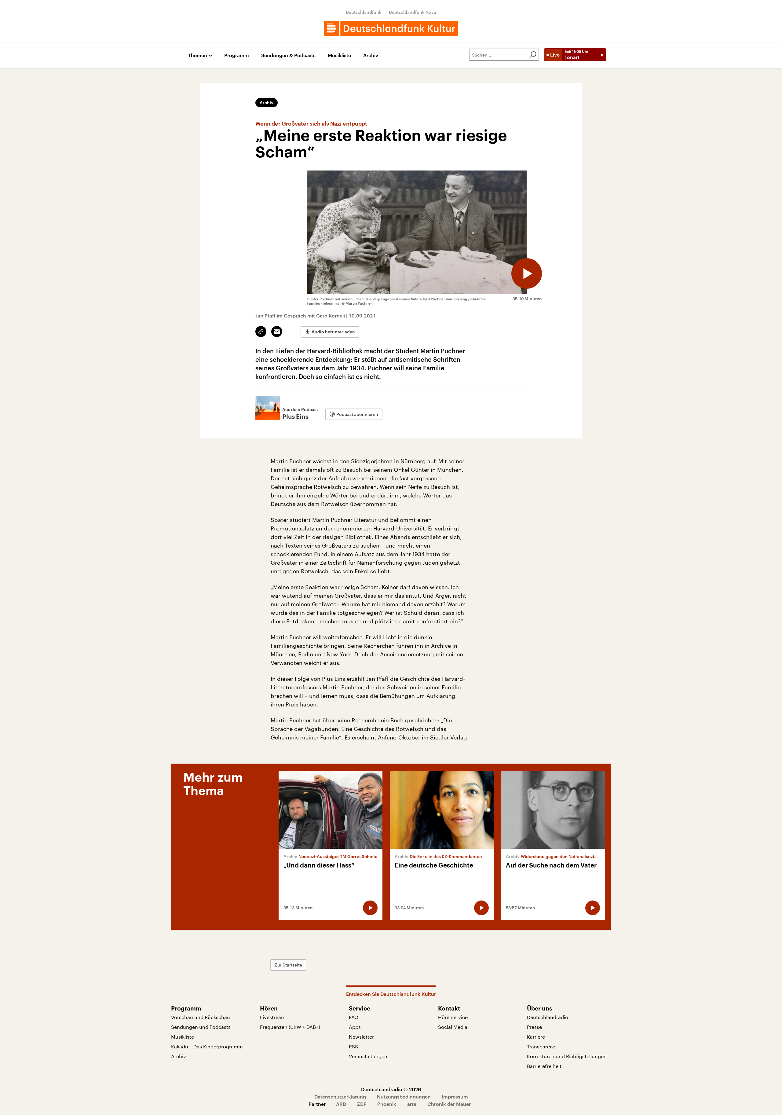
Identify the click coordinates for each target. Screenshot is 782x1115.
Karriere (536, 1037)
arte (411, 1104)
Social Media (452, 1027)
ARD (341, 1104)
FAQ (353, 1017)
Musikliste (339, 55)
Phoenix (386, 1104)
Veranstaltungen (368, 1056)
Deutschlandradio (547, 1017)
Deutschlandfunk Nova (412, 12)
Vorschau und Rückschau (200, 1017)
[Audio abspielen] (526, 273)
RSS (353, 1046)
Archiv (370, 55)
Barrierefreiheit (544, 1066)
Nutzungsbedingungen (404, 1096)
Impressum (455, 1096)
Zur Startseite (288, 964)
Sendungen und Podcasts (201, 1027)
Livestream (273, 1017)
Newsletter (361, 1037)
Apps (355, 1027)
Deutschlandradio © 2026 (391, 1089)
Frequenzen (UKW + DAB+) (290, 1027)
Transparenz (541, 1046)
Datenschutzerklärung (340, 1096)
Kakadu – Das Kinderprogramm (207, 1046)
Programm (236, 55)
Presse (534, 1027)
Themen (197, 55)
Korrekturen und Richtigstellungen (567, 1056)
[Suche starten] (533, 54)
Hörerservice (453, 1017)
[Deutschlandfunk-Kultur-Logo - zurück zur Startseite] (391, 28)
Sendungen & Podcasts (288, 55)
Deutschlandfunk (364, 12)
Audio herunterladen (333, 331)
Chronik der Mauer (449, 1104)
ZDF (361, 1104)
